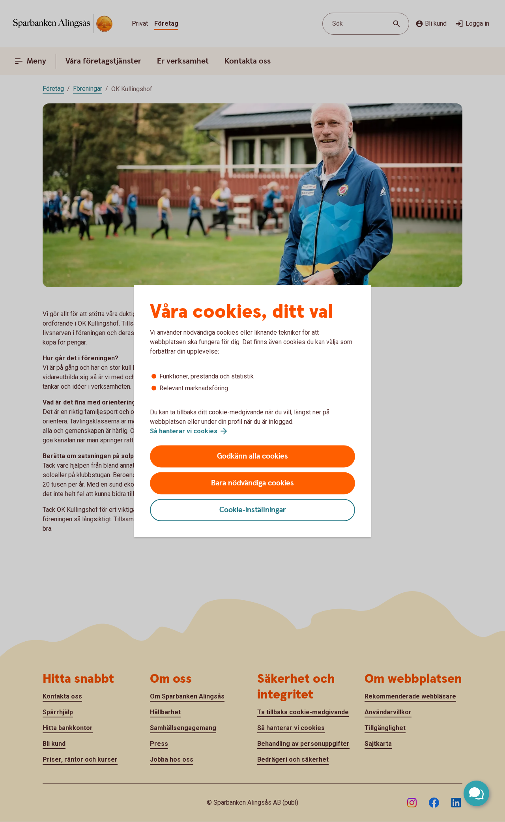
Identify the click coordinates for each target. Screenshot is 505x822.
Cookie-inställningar (252, 510)
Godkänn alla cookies (252, 456)
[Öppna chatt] (476, 793)
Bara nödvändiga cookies (252, 483)
